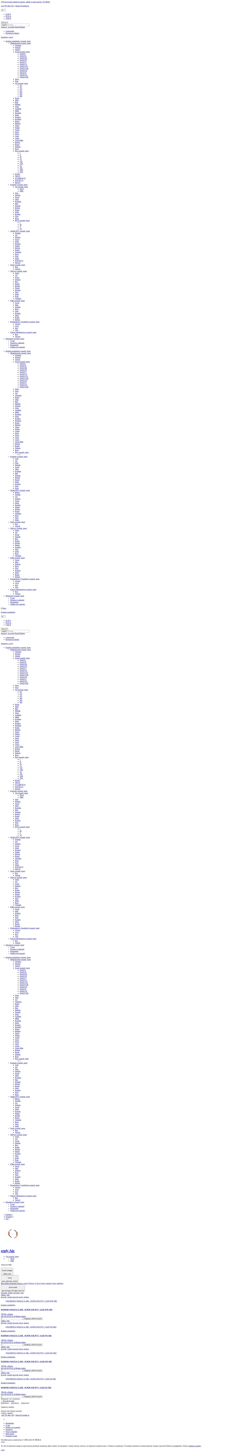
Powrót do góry (7, 1401)
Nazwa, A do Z (23, 1283)
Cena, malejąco (57, 1283)
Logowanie (10, 31)
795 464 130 (7, 6)
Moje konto (10, 1434)
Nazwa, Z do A (35, 1283)
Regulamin (10, 1423)
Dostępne (13, 1283)
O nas (8, 1425)
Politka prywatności (13, 1427)
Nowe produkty (11, 1432)
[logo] (25, 2)
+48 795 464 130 (7, 1415)
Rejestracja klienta (12, 33)
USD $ (8, 18)
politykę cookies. (195, 1446)
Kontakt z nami (11, 1436)
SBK (12, 1261)
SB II (12, 1259)
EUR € (8, 14)
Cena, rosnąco (46, 1283)
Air (12, 1257)
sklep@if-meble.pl (22, 6)
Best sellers (5, 1283)
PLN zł (8, 16)
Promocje (9, 1430)
